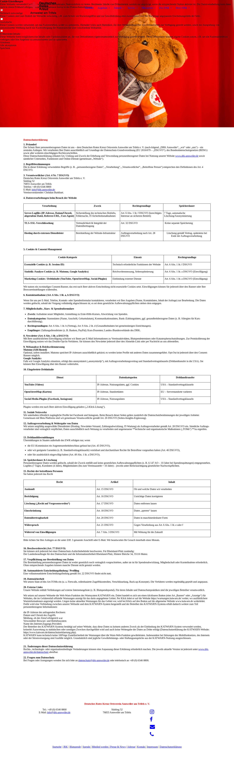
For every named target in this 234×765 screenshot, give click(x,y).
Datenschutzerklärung (171, 746)
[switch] (1, 19)
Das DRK (164, 8)
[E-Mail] (152, 727)
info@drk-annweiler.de (43, 189)
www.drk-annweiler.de (186, 156)
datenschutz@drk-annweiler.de (93, 660)
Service (131, 8)
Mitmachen (147, 8)
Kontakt (141, 746)
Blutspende (75, 746)
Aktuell (117, 8)
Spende (87, 746)
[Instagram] (152, 712)
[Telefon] (152, 734)
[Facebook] (151, 719)
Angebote (102, 8)
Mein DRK (181, 8)
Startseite (89, 8)
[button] (117, 42)
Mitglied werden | (101, 746)
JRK (65, 746)
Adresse (131, 746)
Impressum (152, 746)
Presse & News (118, 746)
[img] (43, 8)
